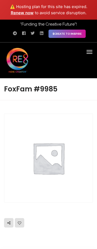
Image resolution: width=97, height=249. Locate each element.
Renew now (22, 12)
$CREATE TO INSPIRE (67, 33)
